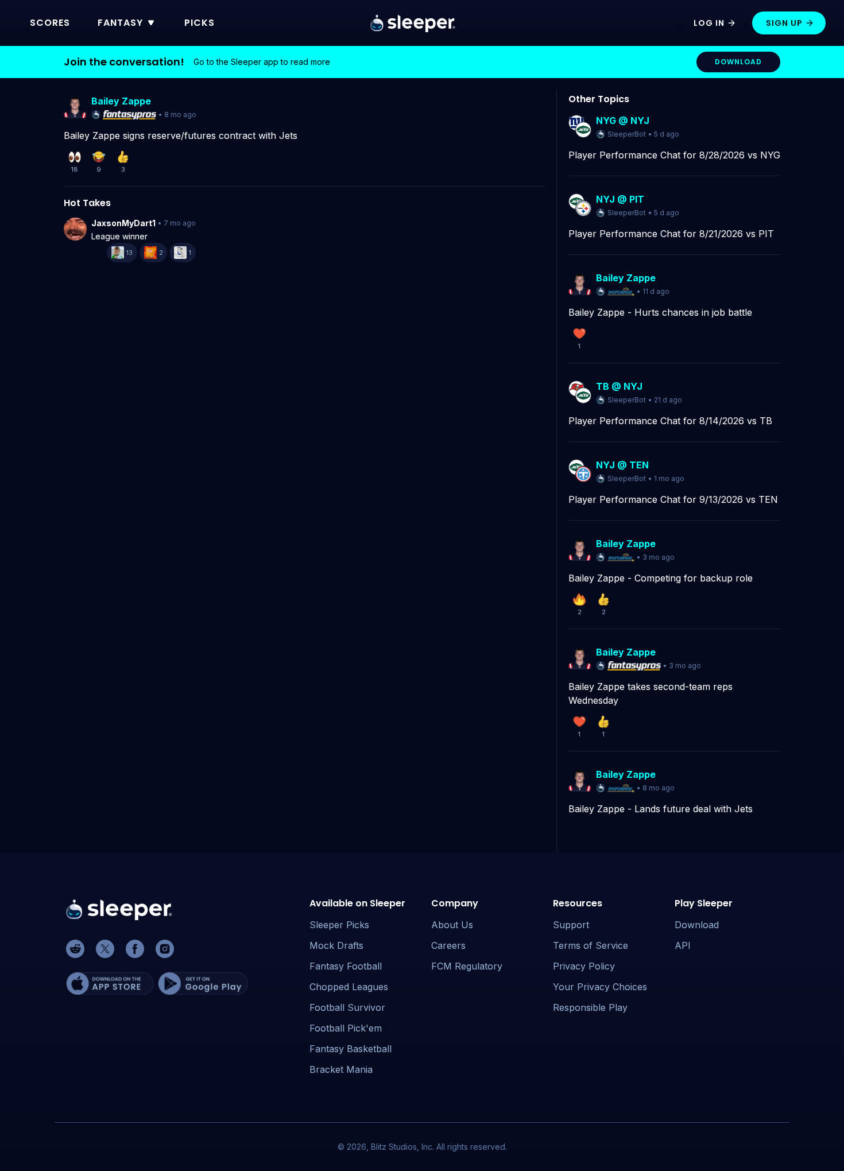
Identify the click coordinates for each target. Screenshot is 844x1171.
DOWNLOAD (738, 62)
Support (571, 924)
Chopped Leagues (348, 986)
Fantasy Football (345, 966)
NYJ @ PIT (620, 199)
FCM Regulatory (466, 966)
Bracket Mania (341, 1069)
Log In (709, 23)
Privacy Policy (584, 966)
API (683, 945)
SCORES (50, 22)
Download (697, 924)
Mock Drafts (336, 945)
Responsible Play (590, 1007)
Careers (448, 945)
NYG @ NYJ (622, 120)
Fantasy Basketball (350, 1048)
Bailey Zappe (121, 101)
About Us (452, 924)
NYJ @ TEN (622, 465)
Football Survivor (347, 1007)
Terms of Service (590, 945)
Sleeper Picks (339, 924)
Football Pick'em (345, 1028)
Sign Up (784, 23)
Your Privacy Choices (600, 986)
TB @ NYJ (619, 386)
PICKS (199, 22)
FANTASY (120, 22)
